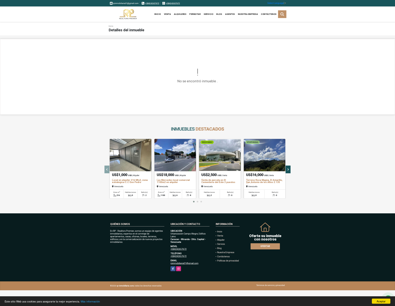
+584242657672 (152, 3)
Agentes (230, 14)
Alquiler (221, 240)
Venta (167, 14)
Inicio (157, 14)
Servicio (208, 14)
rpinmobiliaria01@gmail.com (184, 263)
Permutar (195, 14)
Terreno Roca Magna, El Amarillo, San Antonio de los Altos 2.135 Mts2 (264, 182)
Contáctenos (268, 14)
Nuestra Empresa (248, 14)
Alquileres (180, 14)
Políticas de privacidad (228, 260)
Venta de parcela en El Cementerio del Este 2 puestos (218, 181)
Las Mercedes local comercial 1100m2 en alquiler (173, 181)
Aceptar (381, 301)
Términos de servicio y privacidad (270, 285)
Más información (90, 301)
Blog (219, 14)
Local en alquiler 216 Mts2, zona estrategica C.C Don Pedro (130, 181)
